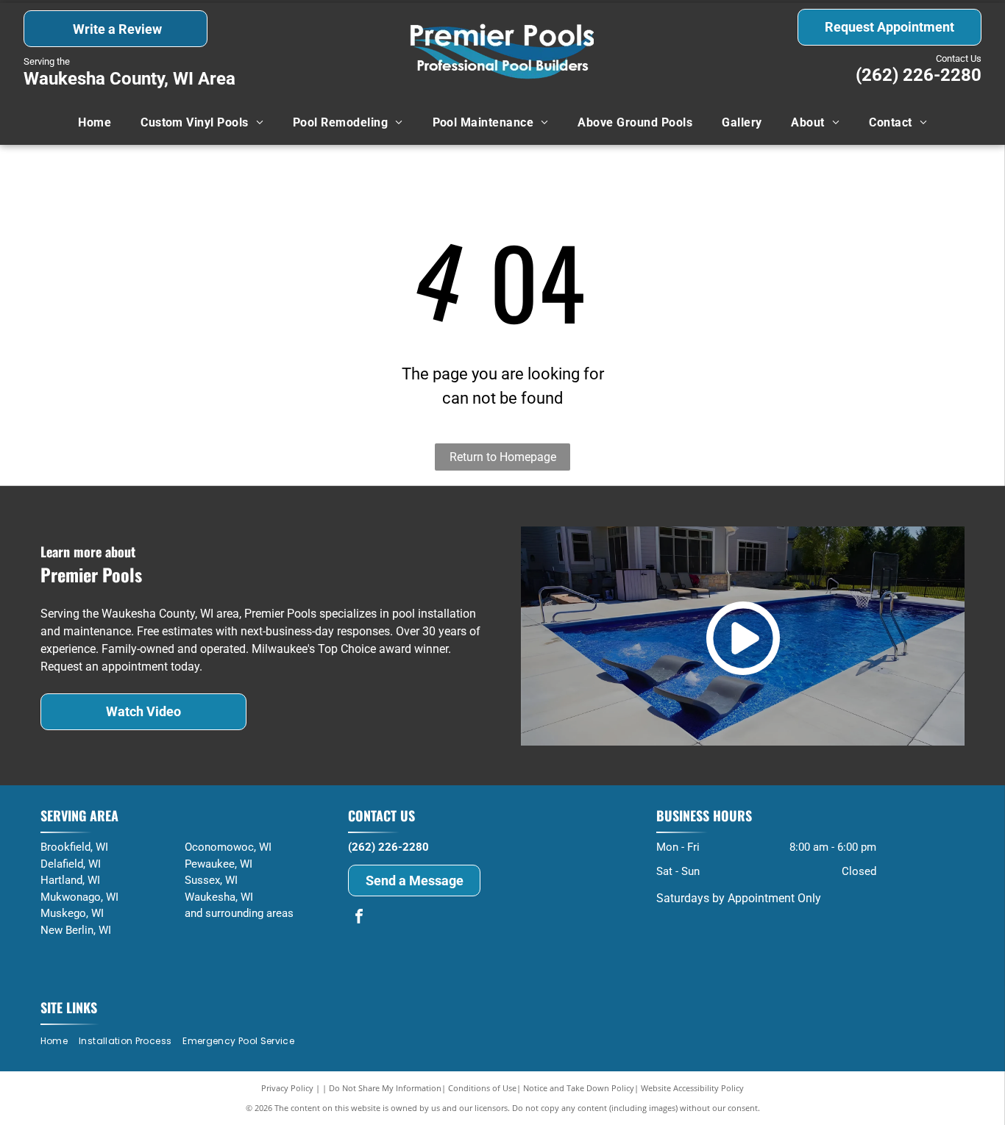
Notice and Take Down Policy (578, 1087)
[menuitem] (94, 122)
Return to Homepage (503, 457)
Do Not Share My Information (385, 1087)
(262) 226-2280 (918, 75)
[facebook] (359, 918)
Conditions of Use (482, 1087)
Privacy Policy (287, 1087)
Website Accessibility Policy (692, 1087)
